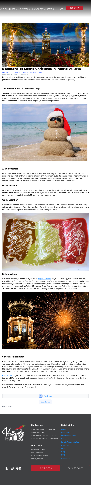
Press (63, 448)
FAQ (63, 455)
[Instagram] (12, 468)
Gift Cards (65, 439)
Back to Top (45, 402)
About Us (65, 445)
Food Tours (65, 432)
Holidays (5, 72)
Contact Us (65, 458)
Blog (63, 451)
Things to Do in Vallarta (19, 72)
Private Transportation (70, 442)
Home (63, 429)
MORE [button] (61, 9)
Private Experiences (68, 435)
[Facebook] (7, 468)
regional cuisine (44, 279)
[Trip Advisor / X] (19, 468)
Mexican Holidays (36, 72)
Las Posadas (7, 375)
